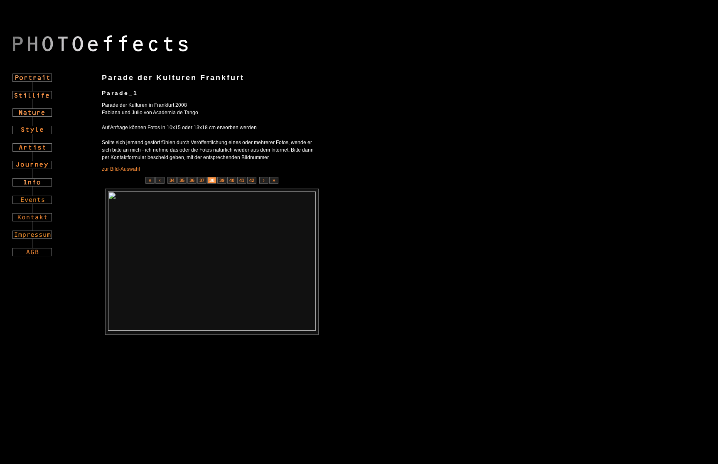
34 (172, 180)
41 (241, 180)
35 (182, 180)
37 (201, 180)
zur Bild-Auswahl (121, 169)
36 (191, 180)
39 (221, 180)
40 (231, 180)
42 (251, 180)
